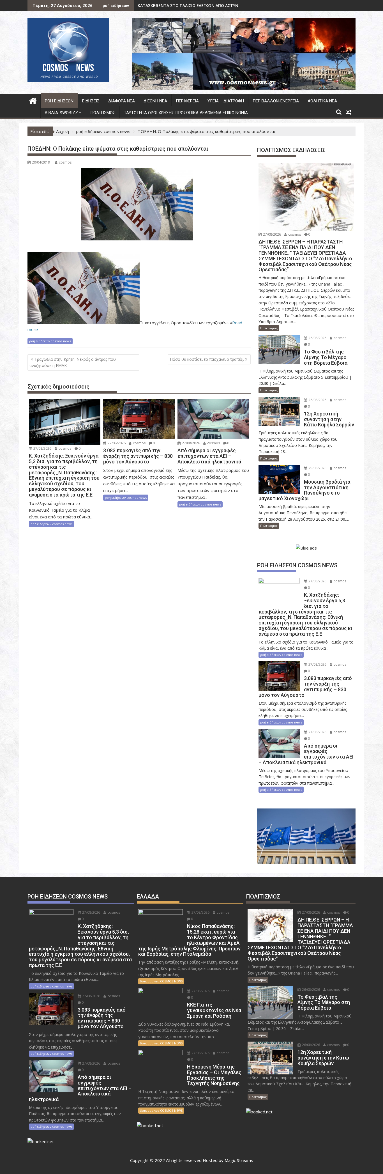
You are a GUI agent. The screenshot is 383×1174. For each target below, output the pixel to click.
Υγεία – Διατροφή (225, 101)
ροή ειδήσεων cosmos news (50, 341)
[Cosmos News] (33, 100)
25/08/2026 (317, 468)
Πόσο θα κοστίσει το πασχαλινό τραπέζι (207, 359)
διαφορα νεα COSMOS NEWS (161, 981)
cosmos (65, 162)
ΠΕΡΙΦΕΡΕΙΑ (187, 101)
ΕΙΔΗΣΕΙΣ (91, 101)
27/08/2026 (42, 448)
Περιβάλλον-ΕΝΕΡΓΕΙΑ (276, 101)
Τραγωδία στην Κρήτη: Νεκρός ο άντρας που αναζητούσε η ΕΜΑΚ (72, 362)
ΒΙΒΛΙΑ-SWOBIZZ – (63, 112)
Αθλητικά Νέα (322, 101)
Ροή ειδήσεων (59, 101)
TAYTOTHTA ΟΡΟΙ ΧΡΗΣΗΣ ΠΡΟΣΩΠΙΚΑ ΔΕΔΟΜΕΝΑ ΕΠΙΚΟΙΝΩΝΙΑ (186, 112)
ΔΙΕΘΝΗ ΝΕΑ (155, 101)
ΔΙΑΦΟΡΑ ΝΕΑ (121, 101)
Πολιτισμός (102, 112)
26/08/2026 (317, 338)
